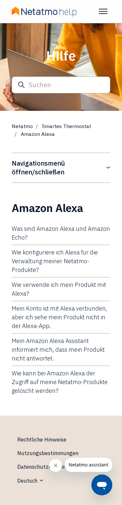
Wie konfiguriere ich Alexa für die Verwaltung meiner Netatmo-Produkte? (55, 261)
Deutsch (28, 480)
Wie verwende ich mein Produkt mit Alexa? (59, 289)
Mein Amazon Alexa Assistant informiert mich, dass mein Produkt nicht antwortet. (58, 349)
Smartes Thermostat (66, 126)
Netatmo (22, 126)
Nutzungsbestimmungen (47, 453)
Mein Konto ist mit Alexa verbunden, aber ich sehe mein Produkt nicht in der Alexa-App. (59, 317)
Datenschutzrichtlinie (43, 466)
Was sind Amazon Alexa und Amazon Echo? (61, 233)
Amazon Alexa (38, 134)
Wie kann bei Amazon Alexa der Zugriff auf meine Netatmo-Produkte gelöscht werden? (60, 382)
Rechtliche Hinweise (41, 439)
